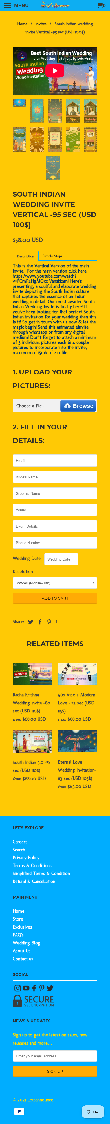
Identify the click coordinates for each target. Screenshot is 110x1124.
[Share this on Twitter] (29, 622)
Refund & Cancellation (34, 881)
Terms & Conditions (32, 865)
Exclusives (22, 927)
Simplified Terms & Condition (41, 873)
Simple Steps (52, 256)
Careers (20, 841)
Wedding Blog (26, 943)
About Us (21, 950)
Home (18, 911)
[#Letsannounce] (18, 990)
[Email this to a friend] (57, 622)
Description (25, 256)
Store (18, 919)
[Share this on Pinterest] (48, 622)
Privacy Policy (26, 857)
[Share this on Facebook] (39, 622)
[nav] (16, 5)
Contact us (23, 958)
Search (19, 849)
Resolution (23, 571)
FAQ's (18, 935)
